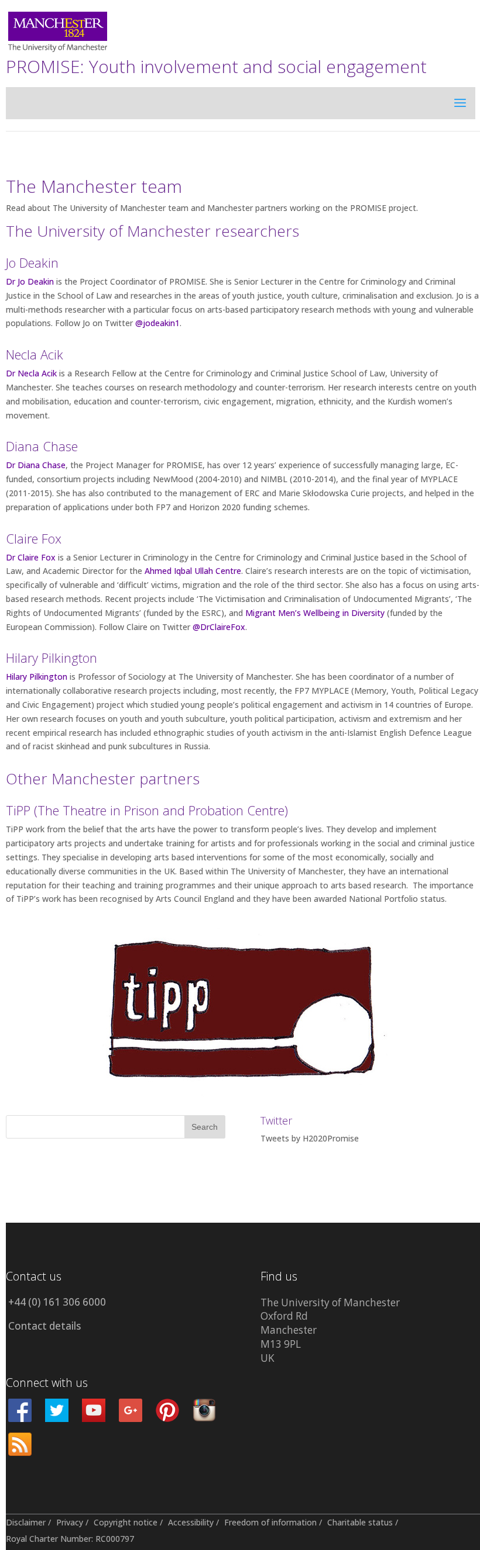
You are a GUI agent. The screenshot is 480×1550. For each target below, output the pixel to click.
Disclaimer (26, 1522)
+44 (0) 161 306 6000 (57, 1302)
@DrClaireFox (219, 626)
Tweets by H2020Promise (309, 1138)
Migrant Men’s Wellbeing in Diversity (315, 612)
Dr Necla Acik (31, 373)
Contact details (44, 1326)
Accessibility (191, 1522)
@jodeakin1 (157, 322)
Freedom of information (270, 1522)
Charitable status (360, 1522)
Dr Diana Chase (36, 464)
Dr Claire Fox (31, 557)
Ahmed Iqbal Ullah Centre (193, 570)
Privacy (69, 1522)
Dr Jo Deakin (30, 281)
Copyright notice (125, 1522)
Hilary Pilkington (36, 676)
